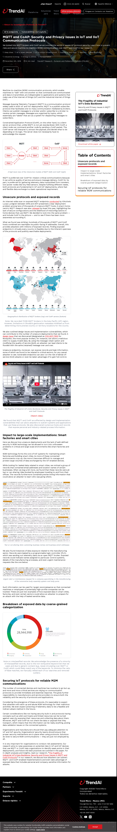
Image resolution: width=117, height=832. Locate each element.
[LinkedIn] (90, 817)
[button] (89, 144)
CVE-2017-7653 (51, 336)
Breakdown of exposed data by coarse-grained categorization (94, 181)
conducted (54, 201)
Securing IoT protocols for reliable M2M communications (94, 189)
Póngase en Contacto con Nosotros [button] (99, 11)
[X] (81, 817)
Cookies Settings (78, 827)
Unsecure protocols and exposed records (91, 162)
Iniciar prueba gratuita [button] (71, 11)
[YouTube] (85, 817)
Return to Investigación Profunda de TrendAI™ (25, 25)
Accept (95, 827)
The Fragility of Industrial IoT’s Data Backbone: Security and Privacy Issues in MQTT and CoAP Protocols (35, 755)
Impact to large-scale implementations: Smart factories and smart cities (96, 173)
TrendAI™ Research (45, 61)
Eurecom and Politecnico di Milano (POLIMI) (71, 61)
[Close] (113, 826)
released (36, 208)
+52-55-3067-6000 (87, 812)
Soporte (58, 4)
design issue (8, 336)
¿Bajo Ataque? (46, 4)
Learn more (40, 830)
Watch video (36, 416)
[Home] (91, 782)
